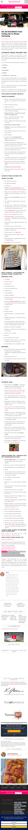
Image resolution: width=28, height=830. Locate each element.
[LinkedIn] (14, 598)
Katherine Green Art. (10, 683)
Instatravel (4, 553)
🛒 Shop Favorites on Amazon (14, 731)
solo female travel (20, 554)
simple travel (13, 554)
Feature (9, 551)
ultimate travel (21, 556)
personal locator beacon (13, 522)
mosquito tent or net (14, 507)
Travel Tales (8, 785)
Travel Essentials (5, 787)
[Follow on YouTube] (11, 807)
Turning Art (11, 684)
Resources (24, 787)
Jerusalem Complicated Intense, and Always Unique (13, 617)
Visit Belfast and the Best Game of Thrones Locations (5, 617)
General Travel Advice (21, 551)
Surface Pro (15, 440)
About (2, 785)
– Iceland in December (15, 535)
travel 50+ (7, 556)
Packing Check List (10, 553)
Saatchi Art (23, 684)
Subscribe (18, 7)
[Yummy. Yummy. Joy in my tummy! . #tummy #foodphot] (14, 772)
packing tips (7, 535)
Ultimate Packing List (14, 556)
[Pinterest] (9, 598)
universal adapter (17, 392)
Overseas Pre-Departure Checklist (8, 547)
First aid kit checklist (16, 167)
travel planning (23, 806)
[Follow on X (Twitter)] (4, 807)
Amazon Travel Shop (23, 785)
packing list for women (6, 554)
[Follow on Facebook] (2, 807)
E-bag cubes (7, 242)
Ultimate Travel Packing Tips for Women (18, 41)
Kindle (13, 412)
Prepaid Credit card (9, 281)
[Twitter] (7, 598)
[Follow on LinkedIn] (2, 808)
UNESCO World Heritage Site (19, 809)
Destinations (14, 785)
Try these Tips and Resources (7, 539)
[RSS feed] (4, 808)
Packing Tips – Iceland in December (8, 550)
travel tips (21, 813)
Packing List (12, 787)
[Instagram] (11, 598)
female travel (14, 551)
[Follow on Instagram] (9, 807)
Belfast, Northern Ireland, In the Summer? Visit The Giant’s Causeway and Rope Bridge (23, 619)
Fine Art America (16, 684)
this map (20, 390)
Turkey (19, 807)
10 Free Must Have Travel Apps (7, 605)
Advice (15, 807)
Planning (18, 787)
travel (3, 556)
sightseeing (24, 802)
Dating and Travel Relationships (20, 605)
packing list (17, 553)
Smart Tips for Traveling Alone (7, 548)
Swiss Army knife (8, 406)
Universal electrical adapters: (10, 390)
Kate (4, 38)
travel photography (18, 811)
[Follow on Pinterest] (6, 807)
